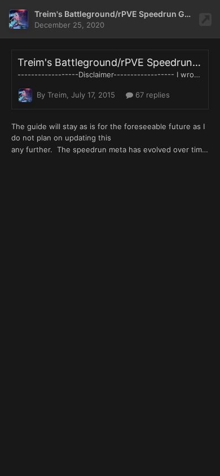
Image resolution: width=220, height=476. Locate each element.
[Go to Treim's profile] (18, 19)
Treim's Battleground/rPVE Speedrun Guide (117, 14)
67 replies (151, 94)
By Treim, (76, 94)
